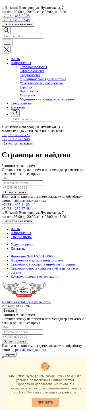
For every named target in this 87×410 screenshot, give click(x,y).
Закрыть (9, 310)
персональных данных (29, 200)
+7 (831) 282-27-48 (16, 20)
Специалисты (21, 103)
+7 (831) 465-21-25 (16, 16)
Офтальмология (32, 71)
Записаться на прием (18, 24)
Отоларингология (33, 67)
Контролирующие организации (35, 276)
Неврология (29, 91)
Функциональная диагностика (43, 79)
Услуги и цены (22, 244)
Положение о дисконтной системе (37, 260)
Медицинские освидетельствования (47, 99)
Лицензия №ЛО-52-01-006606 (33, 256)
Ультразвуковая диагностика (41, 83)
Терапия (26, 87)
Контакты (18, 107)
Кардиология (30, 75)
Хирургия (27, 95)
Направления (21, 63)
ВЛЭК (15, 59)
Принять (45, 402)
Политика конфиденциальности (26, 302)
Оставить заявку (15, 192)
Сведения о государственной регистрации (43, 264)
